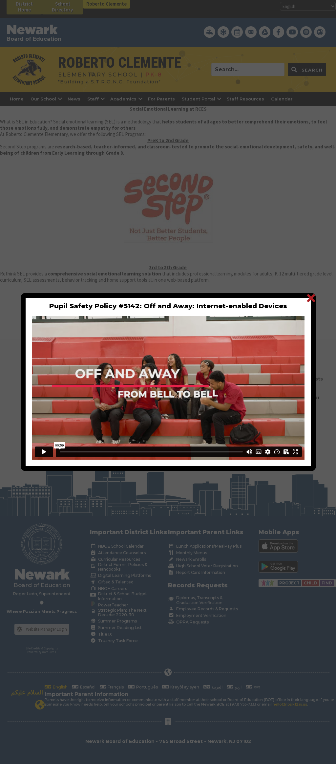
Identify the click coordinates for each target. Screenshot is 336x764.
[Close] (311, 298)
